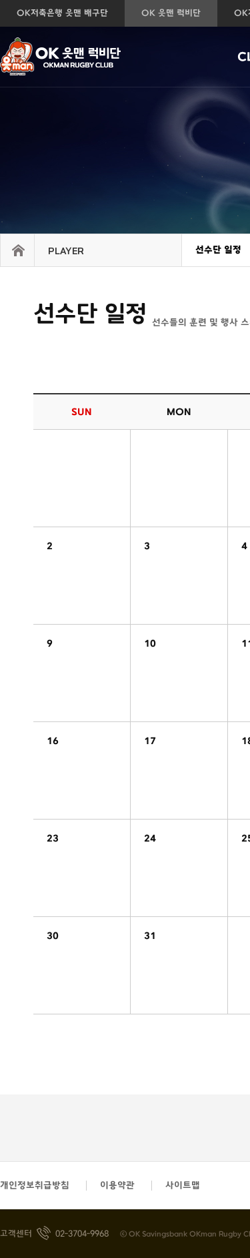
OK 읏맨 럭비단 (171, 13)
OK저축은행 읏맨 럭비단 (85, 56)
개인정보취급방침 (34, 1186)
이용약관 (117, 1186)
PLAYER (66, 251)
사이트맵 (182, 1186)
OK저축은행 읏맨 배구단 (62, 13)
